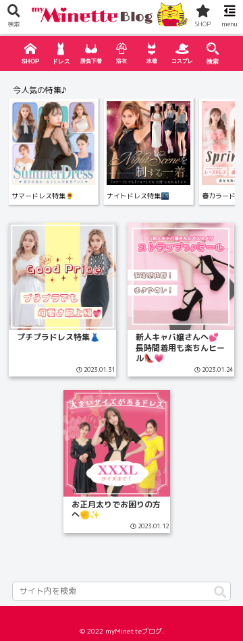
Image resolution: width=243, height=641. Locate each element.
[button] (220, 593)
